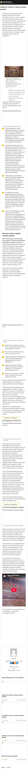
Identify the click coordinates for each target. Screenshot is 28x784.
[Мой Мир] (17, 663)
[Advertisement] (14, 51)
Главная (3, 767)
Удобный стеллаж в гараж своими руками (12, 695)
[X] (13, 663)
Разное (8, 767)
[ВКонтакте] (11, 663)
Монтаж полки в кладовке (10, 756)
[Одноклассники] (15, 663)
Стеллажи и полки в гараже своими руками (13, 716)
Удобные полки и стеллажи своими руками (13, 736)
